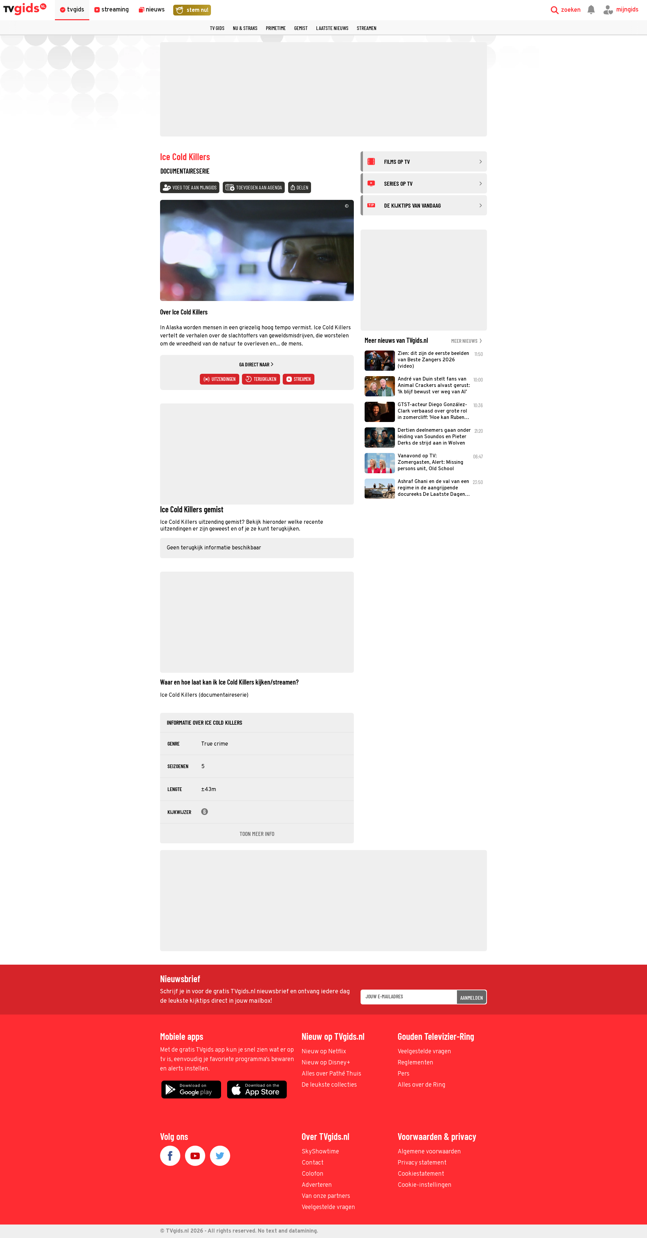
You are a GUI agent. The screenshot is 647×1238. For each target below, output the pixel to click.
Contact (313, 1163)
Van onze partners (326, 1196)
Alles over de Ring (421, 1085)
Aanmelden (471, 997)
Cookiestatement (421, 1174)
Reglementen (415, 1063)
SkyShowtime (320, 1152)
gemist (301, 28)
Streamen (366, 28)
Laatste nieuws (332, 28)
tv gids (217, 28)
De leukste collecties (329, 1085)
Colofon (313, 1174)
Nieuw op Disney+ (326, 1063)
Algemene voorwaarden (429, 1152)
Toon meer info (257, 833)
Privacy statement (422, 1163)
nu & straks (245, 28)
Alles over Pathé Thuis (331, 1074)
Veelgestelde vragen (424, 1052)
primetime (276, 28)
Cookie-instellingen (425, 1185)
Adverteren (317, 1185)
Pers (403, 1074)
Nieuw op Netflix (324, 1052)
